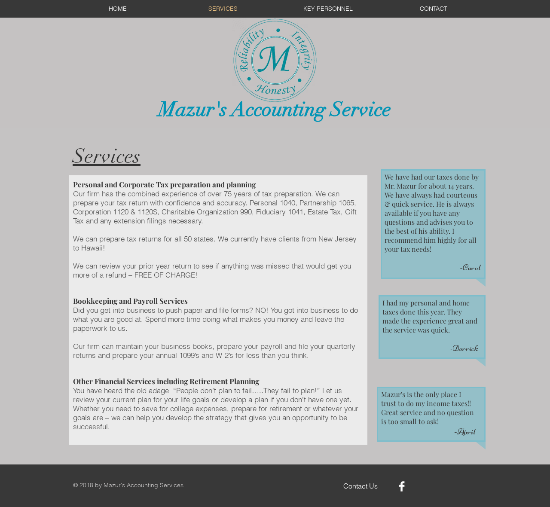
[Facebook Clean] (402, 486)
